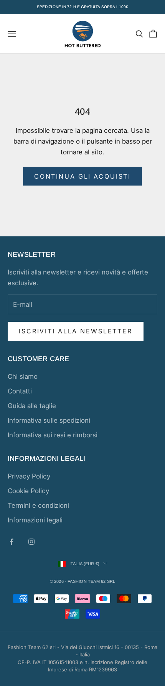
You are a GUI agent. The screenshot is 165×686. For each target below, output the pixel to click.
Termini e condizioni (38, 505)
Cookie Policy (28, 491)
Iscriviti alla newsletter (75, 331)
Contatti (20, 391)
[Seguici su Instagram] (31, 541)
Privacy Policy (29, 476)
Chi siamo (23, 376)
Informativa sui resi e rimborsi (52, 435)
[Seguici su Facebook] (11, 541)
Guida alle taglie (32, 406)
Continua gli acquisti (82, 176)
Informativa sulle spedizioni (49, 420)
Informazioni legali (35, 520)
